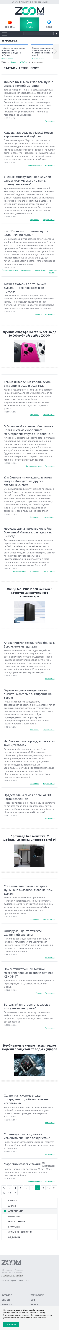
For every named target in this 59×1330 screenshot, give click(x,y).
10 (48, 1187)
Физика (38, 314)
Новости (7, 1304)
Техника (10, 27)
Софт (49, 27)
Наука (29, 27)
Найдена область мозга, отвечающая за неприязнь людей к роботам (13, 53)
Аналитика (26, 2)
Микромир (14, 1216)
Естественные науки (34, 165)
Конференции (41, 2)
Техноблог (37, 1295)
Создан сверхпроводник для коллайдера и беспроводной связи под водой (44, 53)
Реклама (19, 1270)
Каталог (7, 1295)
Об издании (7, 1270)
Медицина (14, 1237)
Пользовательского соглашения (30, 1317)
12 (4, 1192)
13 (9, 1192)
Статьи (6, 1300)
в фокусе (10, 40)
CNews (15, 2)
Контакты (17, 1272)
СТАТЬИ (23, 62)
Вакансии (6, 1272)
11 (54, 1187)
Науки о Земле (48, 220)
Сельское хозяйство (20, 1232)
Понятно (11, 1324)
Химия (12, 1206)
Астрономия (49, 121)
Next (56, 51)
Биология (14, 1227)
